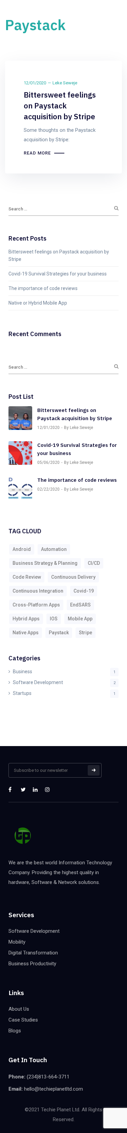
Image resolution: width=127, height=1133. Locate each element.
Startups (22, 693)
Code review (27, 577)
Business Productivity (32, 964)
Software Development (38, 682)
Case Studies (23, 1020)
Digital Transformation (33, 953)
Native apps (26, 632)
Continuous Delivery (73, 577)
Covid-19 (83, 591)
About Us (18, 1009)
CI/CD (94, 563)
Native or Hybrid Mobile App (37, 303)
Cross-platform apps (36, 604)
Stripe (85, 632)
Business (22, 671)
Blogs (14, 1031)
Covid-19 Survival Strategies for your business (57, 273)
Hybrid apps (26, 618)
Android (22, 549)
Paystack (59, 632)
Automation (54, 549)
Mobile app (80, 618)
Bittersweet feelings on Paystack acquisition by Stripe (60, 105)
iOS (54, 618)
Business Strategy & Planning (45, 563)
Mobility (16, 942)
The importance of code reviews (43, 288)
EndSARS (80, 604)
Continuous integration (38, 591)
